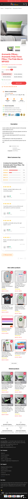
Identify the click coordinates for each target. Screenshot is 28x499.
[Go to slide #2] (17, 48)
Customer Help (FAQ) (5, 474)
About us (3, 453)
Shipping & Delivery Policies (6, 467)
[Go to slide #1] (10, 48)
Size (2, 72)
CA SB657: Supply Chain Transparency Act (10, 460)
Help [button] (25, 497)
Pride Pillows (15, 150)
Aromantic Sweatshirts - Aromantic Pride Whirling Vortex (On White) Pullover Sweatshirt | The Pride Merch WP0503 (20, 331)
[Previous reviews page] (18, 258)
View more (14, 363)
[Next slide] (25, 27)
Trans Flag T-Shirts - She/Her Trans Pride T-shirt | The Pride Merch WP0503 (7, 307)
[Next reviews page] (25, 258)
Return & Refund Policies (6, 470)
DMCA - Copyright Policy (6, 458)
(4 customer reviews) (12, 67)
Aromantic (15, 148)
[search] (24, 4)
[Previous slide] (2, 27)
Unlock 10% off (3, 493)
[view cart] (26, 4)
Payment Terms (4, 468)
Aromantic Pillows (17, 8)
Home (2, 8)
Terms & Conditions (5, 455)
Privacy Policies (4, 457)
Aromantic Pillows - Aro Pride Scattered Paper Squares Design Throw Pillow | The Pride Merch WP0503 (20, 410)
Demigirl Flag (8, 8)
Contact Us (3, 472)
